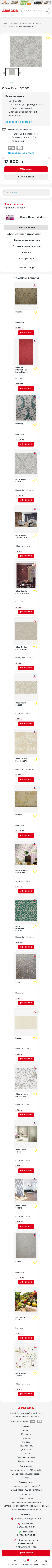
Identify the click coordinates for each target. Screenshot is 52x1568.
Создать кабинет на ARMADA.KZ (26, 1470)
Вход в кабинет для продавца (26, 1474)
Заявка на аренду (26, 1461)
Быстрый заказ (26, 177)
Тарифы (26, 1478)
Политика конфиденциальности (26, 1502)
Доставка (26, 1450)
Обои (37, 23)
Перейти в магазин (26, 227)
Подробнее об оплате (21, 153)
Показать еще (26, 268)
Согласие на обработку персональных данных (26, 1506)
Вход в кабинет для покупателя (26, 1490)
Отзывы (8, 192)
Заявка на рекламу (26, 1457)
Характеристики (14, 204)
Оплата (26, 1453)
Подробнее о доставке (19, 122)
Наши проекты (26, 1446)
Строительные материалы (21, 23)
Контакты (26, 1434)
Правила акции (26, 1498)
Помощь (26, 1442)
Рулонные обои (8, 26)
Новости (26, 1438)
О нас (26, 1430)
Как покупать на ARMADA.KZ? (26, 1486)
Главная (5, 23)
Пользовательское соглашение (26, 1510)
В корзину (27, 169)
